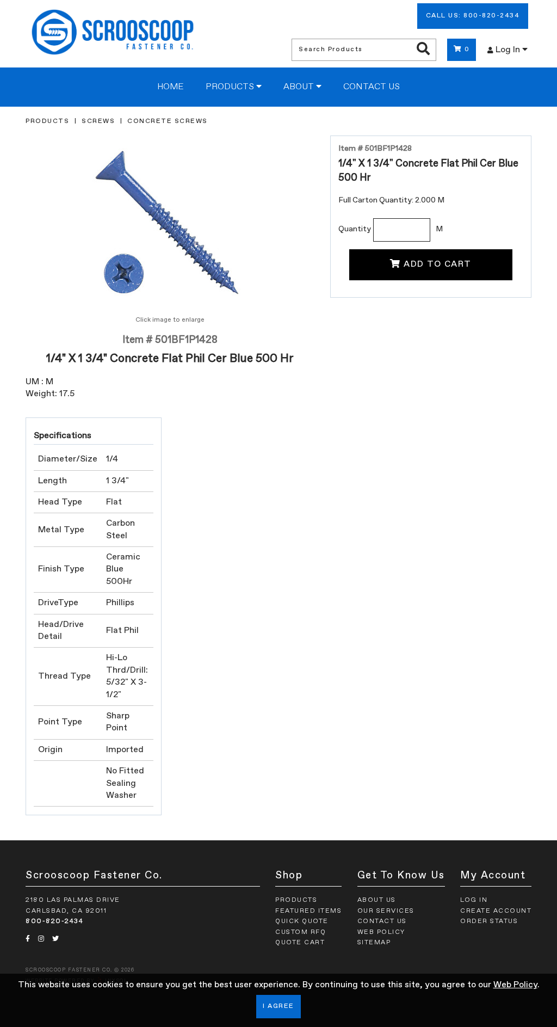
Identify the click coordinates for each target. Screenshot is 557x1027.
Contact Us (371, 87)
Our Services (385, 911)
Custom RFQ (300, 932)
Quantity (354, 229)
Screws (98, 121)
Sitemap (374, 942)
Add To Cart (438, 264)
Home (170, 87)
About (299, 87)
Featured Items (308, 911)
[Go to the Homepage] (113, 34)
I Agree (278, 1006)
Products (231, 87)
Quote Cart (300, 942)
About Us (376, 900)
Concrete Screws (167, 121)
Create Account (495, 911)
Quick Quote (302, 921)
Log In (509, 50)
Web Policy (515, 985)
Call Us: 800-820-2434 (473, 16)
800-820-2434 (54, 921)
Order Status (489, 921)
